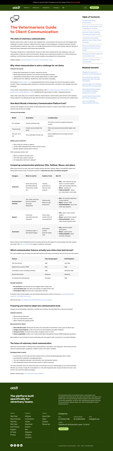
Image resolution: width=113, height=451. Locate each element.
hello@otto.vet (94, 419)
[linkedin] (21, 445)
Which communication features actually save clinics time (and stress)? (91, 48)
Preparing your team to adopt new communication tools (92, 55)
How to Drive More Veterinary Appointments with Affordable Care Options (91, 79)
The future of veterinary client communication (91, 61)
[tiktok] (18, 445)
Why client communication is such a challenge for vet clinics (92, 27)
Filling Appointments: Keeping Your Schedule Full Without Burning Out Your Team (91, 91)
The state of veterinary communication (89, 21)
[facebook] (11, 445)
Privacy (82, 445)
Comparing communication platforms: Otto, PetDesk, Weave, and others (92, 40)
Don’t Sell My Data (89, 445)
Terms (78, 445)
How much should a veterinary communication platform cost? (91, 33)
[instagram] (15, 445)
